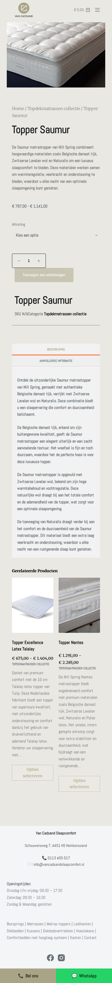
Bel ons (28, 976)
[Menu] (97, 10)
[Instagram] (61, 957)
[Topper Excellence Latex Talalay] (32, 605)
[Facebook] (50, 957)
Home (18, 108)
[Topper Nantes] (79, 605)
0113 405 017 (59, 857)
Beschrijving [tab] (56, 349)
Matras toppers (59, 924)
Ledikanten (82, 924)
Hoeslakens (85, 931)
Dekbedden (15, 931)
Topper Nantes (71, 642)
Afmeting (18, 224)
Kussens (33, 931)
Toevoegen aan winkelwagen (44, 274)
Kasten (75, 937)
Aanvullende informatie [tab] (56, 361)
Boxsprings (15, 924)
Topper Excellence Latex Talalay (27, 646)
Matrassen (35, 924)
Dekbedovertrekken (58, 931)
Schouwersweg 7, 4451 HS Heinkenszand (56, 845)
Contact (90, 937)
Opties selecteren (32, 772)
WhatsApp (84, 976)
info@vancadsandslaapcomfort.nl (59, 864)
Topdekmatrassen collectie (54, 108)
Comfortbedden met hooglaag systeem (37, 937)
